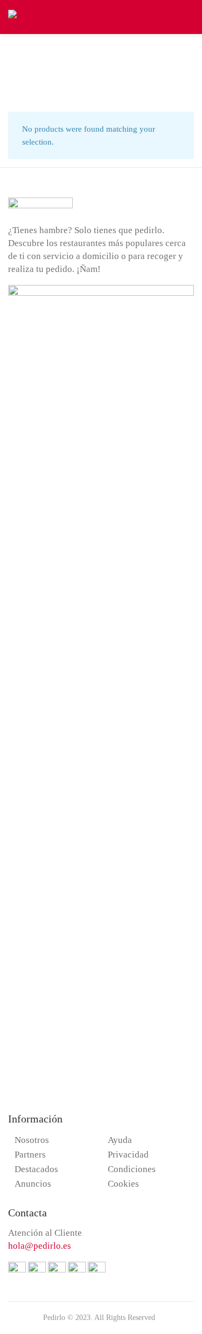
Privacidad (128, 1154)
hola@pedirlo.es (39, 1246)
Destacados (36, 1169)
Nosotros (32, 1140)
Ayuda (120, 1140)
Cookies (123, 1184)
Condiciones (132, 1169)
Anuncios (33, 1184)
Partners (30, 1154)
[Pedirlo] (24, 16)
